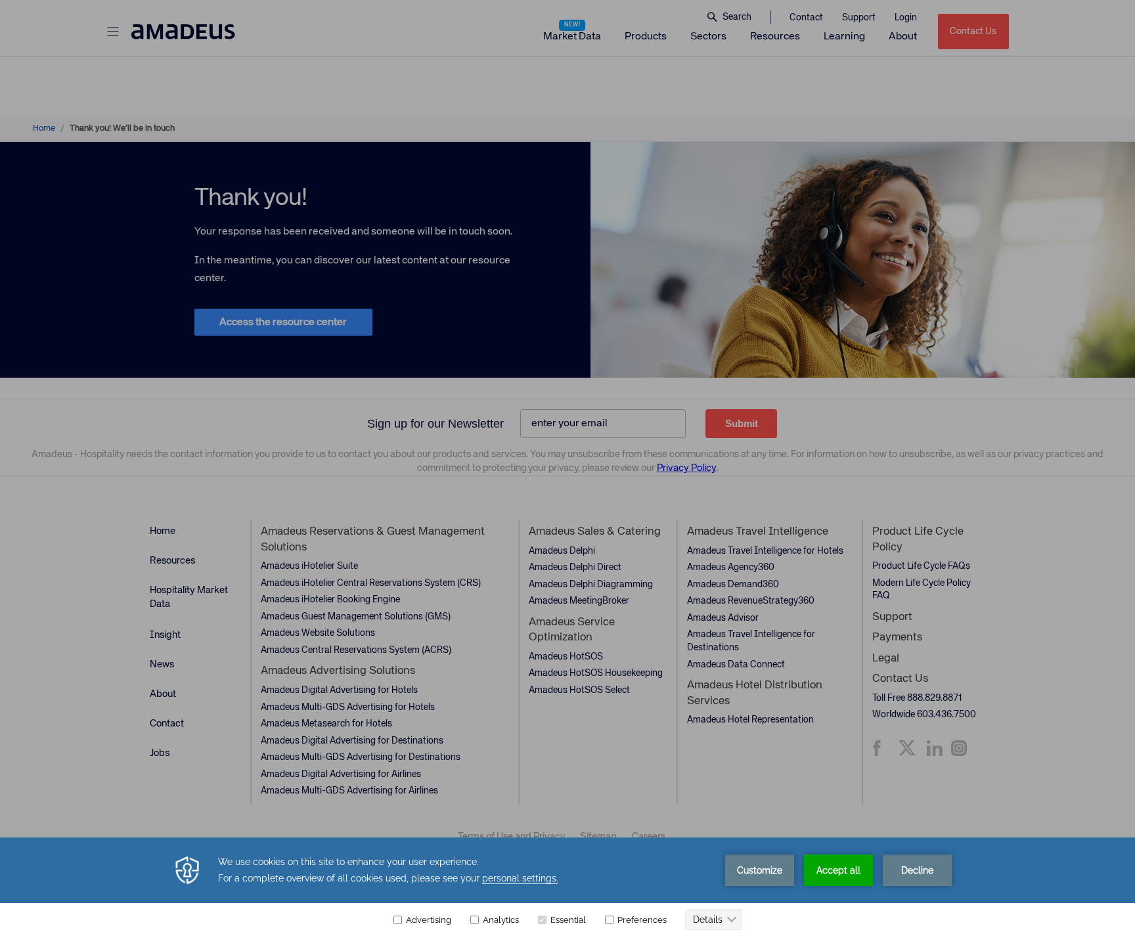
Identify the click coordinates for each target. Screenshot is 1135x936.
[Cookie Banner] (567, 886)
